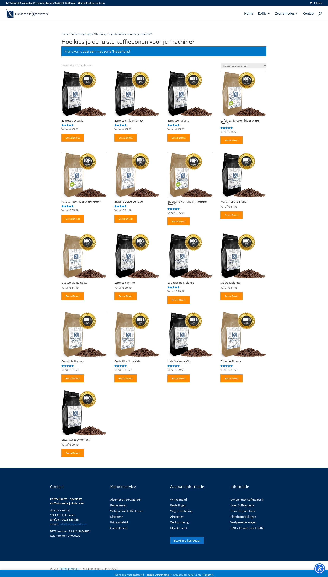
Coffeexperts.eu (69, 569)
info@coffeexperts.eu (73, 524)
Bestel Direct (73, 137)
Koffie (262, 14)
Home (248, 14)
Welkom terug (179, 522)
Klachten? (116, 516)
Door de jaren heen (243, 511)
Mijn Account (178, 528)
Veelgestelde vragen (243, 522)
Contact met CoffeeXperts (247, 499)
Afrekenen (177, 516)
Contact (308, 14)
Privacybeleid (119, 522)
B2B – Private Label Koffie (247, 528)
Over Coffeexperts (242, 505)
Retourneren (118, 505)
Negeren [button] (207, 574)
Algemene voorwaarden (125, 499)
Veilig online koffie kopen (126, 511)
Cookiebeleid (118, 528)
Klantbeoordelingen (243, 516)
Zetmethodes (284, 14)
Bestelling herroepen (187, 540)
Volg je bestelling (181, 511)
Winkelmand (178, 499)
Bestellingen (178, 505)
